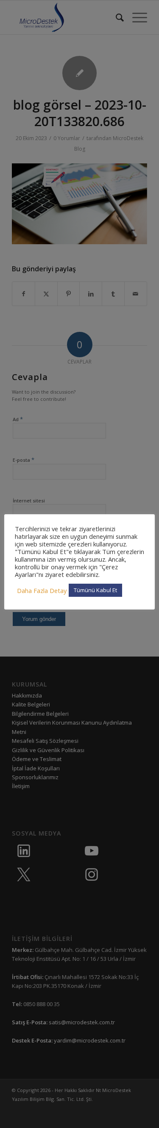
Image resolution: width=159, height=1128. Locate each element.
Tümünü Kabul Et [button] (95, 590)
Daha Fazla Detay (42, 590)
